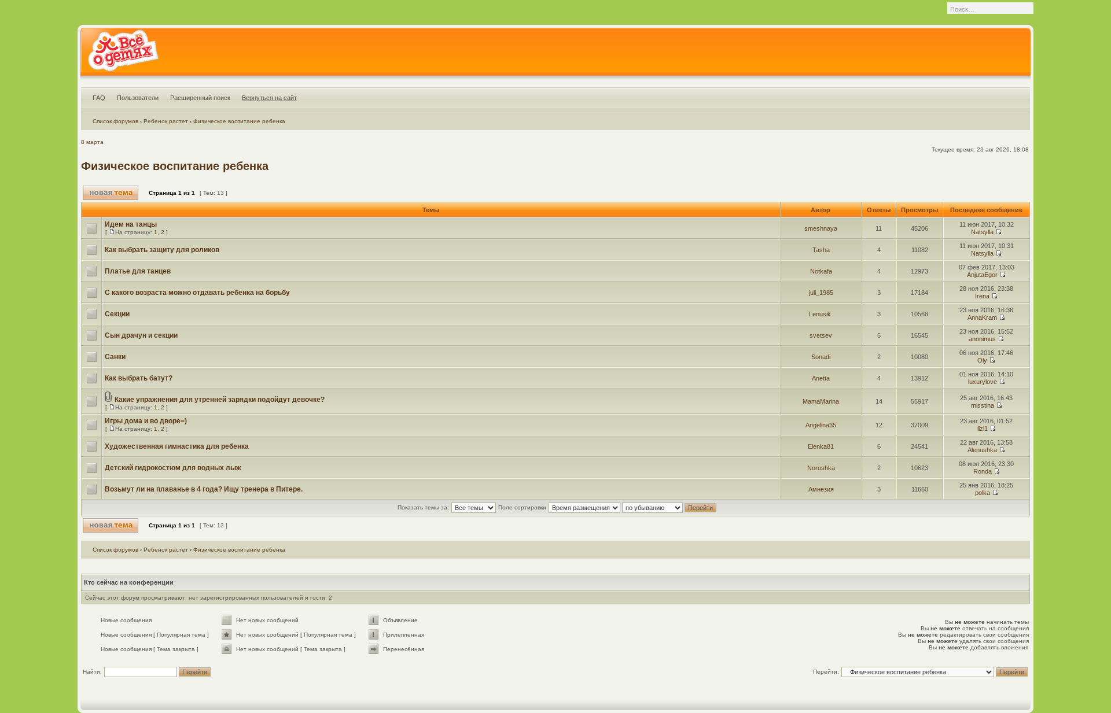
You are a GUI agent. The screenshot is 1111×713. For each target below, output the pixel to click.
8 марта (92, 142)
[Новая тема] (110, 193)
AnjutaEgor (982, 274)
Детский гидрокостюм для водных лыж (173, 468)
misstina (982, 405)
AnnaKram (982, 317)
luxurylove (982, 381)
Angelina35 (820, 425)
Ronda (982, 471)
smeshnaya (820, 228)
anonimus (982, 338)
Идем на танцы (131, 224)
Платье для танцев (138, 271)
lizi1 (982, 428)
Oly (982, 360)
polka (982, 492)
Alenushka (982, 449)
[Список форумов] (123, 54)
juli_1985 (821, 292)
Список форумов (115, 121)
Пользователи (138, 97)
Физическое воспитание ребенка (239, 121)
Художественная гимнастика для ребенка (177, 446)
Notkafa (821, 271)
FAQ (99, 97)
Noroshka (821, 467)
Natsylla (982, 231)
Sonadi (820, 356)
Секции (117, 314)
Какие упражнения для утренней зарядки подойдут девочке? (220, 400)
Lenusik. (821, 314)
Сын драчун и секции (141, 335)
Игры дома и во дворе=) (146, 421)
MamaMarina (821, 401)
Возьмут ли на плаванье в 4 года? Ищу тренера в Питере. (204, 489)
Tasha (821, 249)
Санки (115, 357)
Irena (982, 296)
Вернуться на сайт (269, 97)
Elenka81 (821, 446)
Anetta (821, 378)
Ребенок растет (166, 121)
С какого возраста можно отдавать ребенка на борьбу (197, 293)
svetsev (821, 335)
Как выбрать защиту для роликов (162, 250)
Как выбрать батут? (138, 378)
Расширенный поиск (200, 97)
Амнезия (821, 489)
